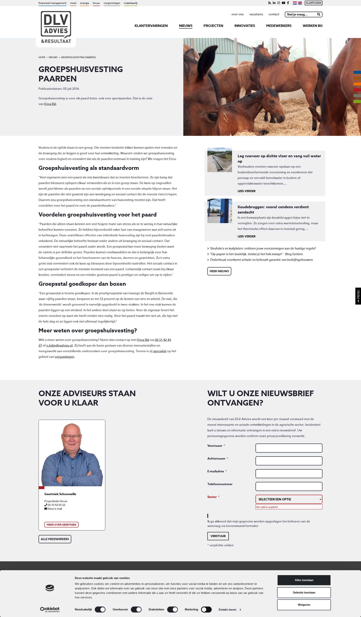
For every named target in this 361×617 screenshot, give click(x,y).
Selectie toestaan (304, 592)
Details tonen (227, 609)
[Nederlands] (295, 3)
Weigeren (304, 604)
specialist (159, 351)
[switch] (136, 609)
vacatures (256, 14)
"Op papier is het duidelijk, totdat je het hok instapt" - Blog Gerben (256, 254)
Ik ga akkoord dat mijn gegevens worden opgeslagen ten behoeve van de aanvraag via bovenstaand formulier (258, 523)
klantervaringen (151, 25)
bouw (96, 3)
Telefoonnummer (219, 484)
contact (274, 14)
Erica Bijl (50, 104)
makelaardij (130, 3)
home (42, 57)
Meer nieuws (219, 271)
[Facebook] (288, 3)
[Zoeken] (318, 14)
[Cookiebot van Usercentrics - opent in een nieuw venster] (49, 609)
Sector (212, 497)
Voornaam (214, 446)
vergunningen (112, 3)
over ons (237, 14)
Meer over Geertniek (61, 525)
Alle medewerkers (55, 539)
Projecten (213, 25)
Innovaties (244, 25)
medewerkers (278, 25)
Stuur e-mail (54, 508)
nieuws (185, 25)
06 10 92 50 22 (56, 505)
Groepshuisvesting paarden (78, 57)
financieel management (52, 3)
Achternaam (216, 458)
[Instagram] (278, 3)
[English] (300, 3)
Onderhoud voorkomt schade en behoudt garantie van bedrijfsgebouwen (261, 260)
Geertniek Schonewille (60, 494)
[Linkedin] (274, 3)
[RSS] (269, 3)
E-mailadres (215, 471)
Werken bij (312, 25)
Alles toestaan (304, 580)
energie (84, 3)
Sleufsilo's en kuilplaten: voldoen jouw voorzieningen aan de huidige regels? (263, 248)
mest (73, 3)
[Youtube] (283, 3)
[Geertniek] (72, 453)
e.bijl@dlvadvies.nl (59, 345)
